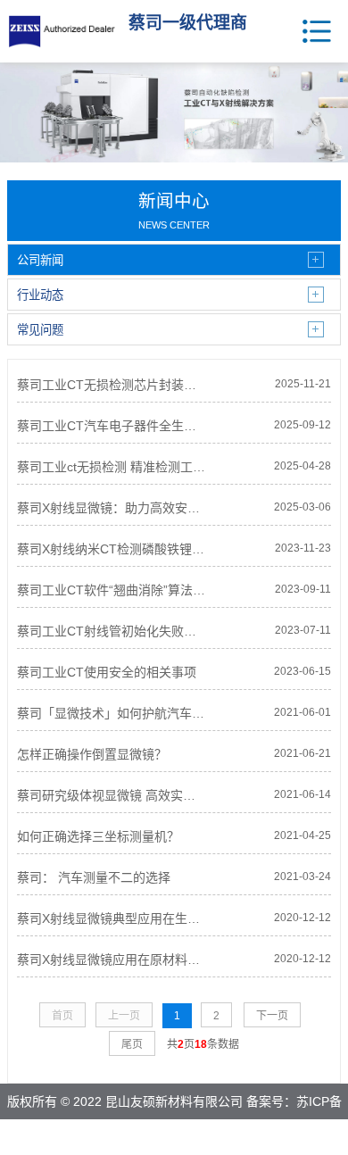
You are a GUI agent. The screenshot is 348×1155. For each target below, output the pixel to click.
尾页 (132, 1044)
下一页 (272, 1016)
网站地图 (220, 1137)
